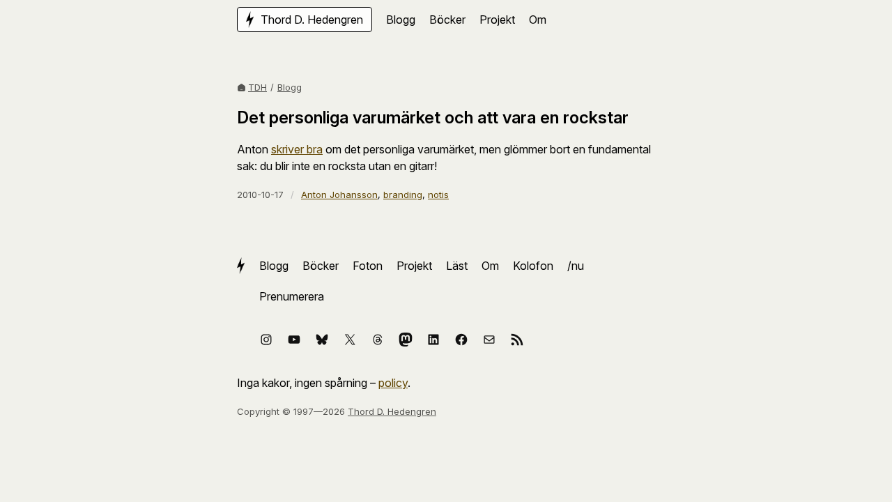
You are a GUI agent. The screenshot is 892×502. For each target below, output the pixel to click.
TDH (257, 87)
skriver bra (297, 149)
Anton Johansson (339, 194)
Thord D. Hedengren (392, 411)
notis (438, 194)
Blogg (289, 87)
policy (393, 383)
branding (402, 194)
